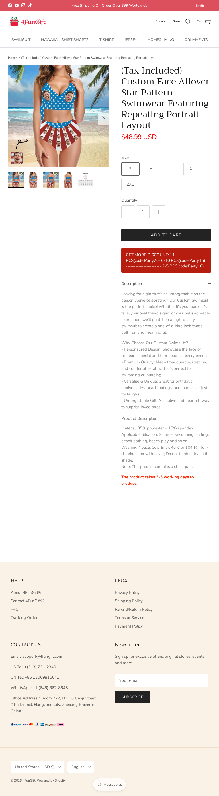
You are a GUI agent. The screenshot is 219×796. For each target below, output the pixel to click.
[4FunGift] (28, 22)
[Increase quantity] (158, 211)
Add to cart (166, 235)
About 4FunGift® (26, 592)
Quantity (129, 200)
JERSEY (130, 39)
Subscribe (132, 697)
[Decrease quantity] (127, 211)
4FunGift (28, 780)
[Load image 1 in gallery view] (59, 116)
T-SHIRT (106, 39)
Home (12, 58)
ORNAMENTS (196, 39)
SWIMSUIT (20, 39)
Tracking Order (24, 617)
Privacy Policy (127, 592)
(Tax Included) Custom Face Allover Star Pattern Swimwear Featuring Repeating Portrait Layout (89, 58)
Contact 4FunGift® (27, 600)
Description (131, 283)
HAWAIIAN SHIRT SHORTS (65, 39)
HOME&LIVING (161, 39)
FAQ (15, 609)
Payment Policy (129, 626)
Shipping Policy (129, 600)
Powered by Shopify (51, 780)
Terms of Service (129, 617)
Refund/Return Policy (134, 609)
